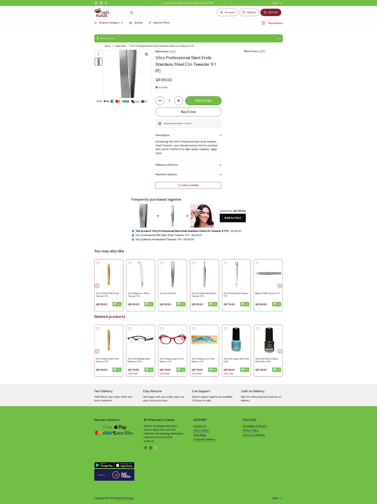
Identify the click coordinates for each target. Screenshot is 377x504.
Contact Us (199, 426)
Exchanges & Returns (255, 426)
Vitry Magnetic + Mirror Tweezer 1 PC (139, 295)
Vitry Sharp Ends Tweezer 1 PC (236, 295)
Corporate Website (204, 439)
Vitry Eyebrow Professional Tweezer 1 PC (158, 239)
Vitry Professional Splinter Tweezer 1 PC (204, 295)
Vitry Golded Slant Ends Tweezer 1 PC (107, 295)
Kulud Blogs (199, 435)
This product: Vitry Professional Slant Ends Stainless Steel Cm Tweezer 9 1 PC (182, 231)
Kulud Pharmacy (125, 498)
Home (108, 46)
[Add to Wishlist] (97, 263)
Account (230, 12)
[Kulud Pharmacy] (101, 12)
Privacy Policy (251, 430)
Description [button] (163, 135)
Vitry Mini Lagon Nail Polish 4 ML (236, 360)
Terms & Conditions (254, 435)
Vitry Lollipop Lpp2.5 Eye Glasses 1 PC (172, 360)
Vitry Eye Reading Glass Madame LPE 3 (139, 360)
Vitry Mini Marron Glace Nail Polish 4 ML (266, 360)
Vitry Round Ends (168, 293)
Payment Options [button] (166, 174)
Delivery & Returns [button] (167, 164)
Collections (120, 46)
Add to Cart (232, 218)
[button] (160, 100)
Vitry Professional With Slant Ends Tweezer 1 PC (162, 235)
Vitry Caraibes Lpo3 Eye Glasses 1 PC (203, 360)
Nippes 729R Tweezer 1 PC (267, 293)
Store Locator (201, 430)
